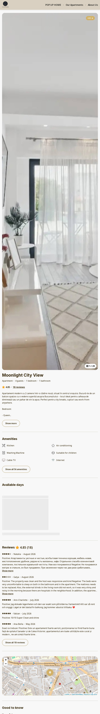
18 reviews (19, 387)
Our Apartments (74, 5)
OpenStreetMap (77, 694)
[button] (53, 679)
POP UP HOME (53, 5)
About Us (93, 5)
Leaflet (67, 694)
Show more (7, 570)
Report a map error (90, 694)
